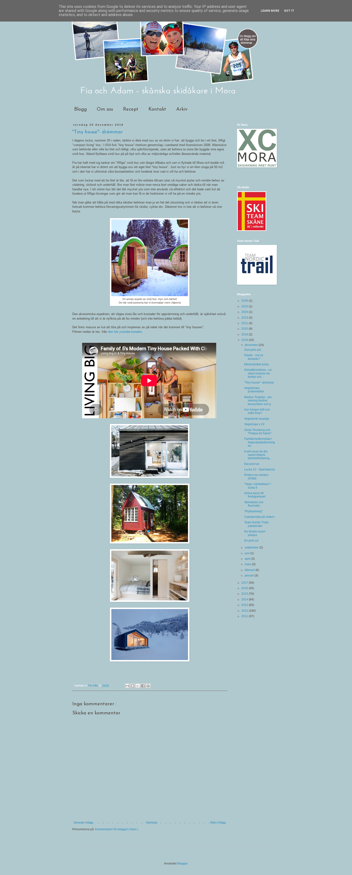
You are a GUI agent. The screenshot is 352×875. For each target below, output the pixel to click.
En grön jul (251, 540)
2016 (245, 588)
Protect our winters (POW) (256, 476)
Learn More (270, 10)
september (252, 547)
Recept (130, 109)
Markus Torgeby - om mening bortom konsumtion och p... (258, 400)
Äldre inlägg (218, 822)
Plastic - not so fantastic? (253, 357)
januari (250, 575)
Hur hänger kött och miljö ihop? (257, 411)
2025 (245, 306)
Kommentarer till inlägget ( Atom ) (116, 829)
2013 (245, 605)
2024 (245, 312)
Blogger (182, 863)
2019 (245, 334)
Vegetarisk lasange (256, 418)
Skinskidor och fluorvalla (253, 504)
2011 (245, 616)
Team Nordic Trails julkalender (256, 524)
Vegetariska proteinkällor (254, 389)
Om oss (105, 109)
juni (247, 553)
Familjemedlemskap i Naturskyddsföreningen (259, 442)
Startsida (151, 822)
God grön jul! (252, 349)
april (248, 558)
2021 (245, 323)
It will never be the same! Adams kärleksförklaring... (258, 455)
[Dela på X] (137, 685)
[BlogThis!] (132, 685)
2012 (245, 610)
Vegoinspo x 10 (254, 424)
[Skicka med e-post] (127, 685)
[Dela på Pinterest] (148, 685)
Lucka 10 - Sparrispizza (259, 469)
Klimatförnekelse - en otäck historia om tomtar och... (258, 373)
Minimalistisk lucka (256, 364)
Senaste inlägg (83, 822)
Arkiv (181, 109)
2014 (245, 599)
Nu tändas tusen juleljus (255, 533)
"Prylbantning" (253, 511)
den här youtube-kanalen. (125, 331)
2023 (245, 317)
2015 (245, 593)
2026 (245, 300)
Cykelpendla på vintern (259, 517)
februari (250, 570)
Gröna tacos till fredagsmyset (254, 494)
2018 (245, 340)
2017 (245, 582)
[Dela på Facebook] (143, 685)
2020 (245, 328)
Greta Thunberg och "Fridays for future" (258, 431)
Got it (289, 10)
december (252, 345)
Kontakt (157, 109)
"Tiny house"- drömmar (259, 382)
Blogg (80, 109)
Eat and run (251, 464)
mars (248, 564)
